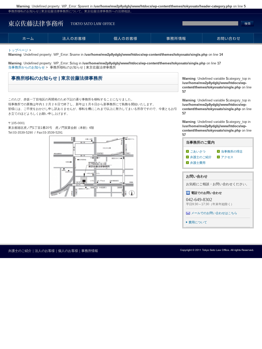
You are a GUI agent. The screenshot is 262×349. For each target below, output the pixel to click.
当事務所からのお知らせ (26, 67)
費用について (198, 222)
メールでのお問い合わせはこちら (214, 213)
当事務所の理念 (232, 151)
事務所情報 (89, 251)
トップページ (18, 50)
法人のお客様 (45, 251)
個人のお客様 (68, 251)
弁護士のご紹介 (201, 157)
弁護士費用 (197, 162)
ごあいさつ (197, 151)
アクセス (227, 157)
